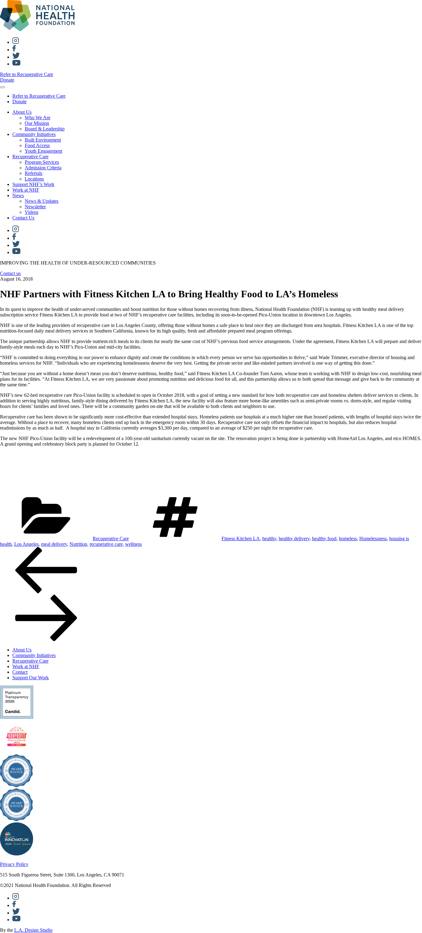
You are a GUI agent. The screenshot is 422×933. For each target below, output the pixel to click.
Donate (7, 80)
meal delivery (54, 544)
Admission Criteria (43, 167)
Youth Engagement (43, 151)
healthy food (324, 538)
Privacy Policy (14, 864)
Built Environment (43, 139)
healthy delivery (294, 538)
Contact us (10, 273)
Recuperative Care (30, 156)
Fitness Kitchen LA (241, 538)
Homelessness (373, 538)
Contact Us (23, 217)
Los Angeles (26, 544)
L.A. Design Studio (33, 930)
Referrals (33, 173)
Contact (19, 672)
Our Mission (37, 123)
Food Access (37, 145)
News (18, 195)
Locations (34, 178)
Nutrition (78, 544)
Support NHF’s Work (33, 184)
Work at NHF (25, 190)
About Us (22, 112)
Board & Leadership (45, 128)
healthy (269, 538)
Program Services (42, 162)
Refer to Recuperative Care (26, 74)
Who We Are (37, 117)
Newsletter (35, 206)
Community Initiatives (34, 134)
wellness (133, 544)
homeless (348, 538)
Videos (31, 212)
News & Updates (41, 201)
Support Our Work (30, 677)
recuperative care (106, 544)
